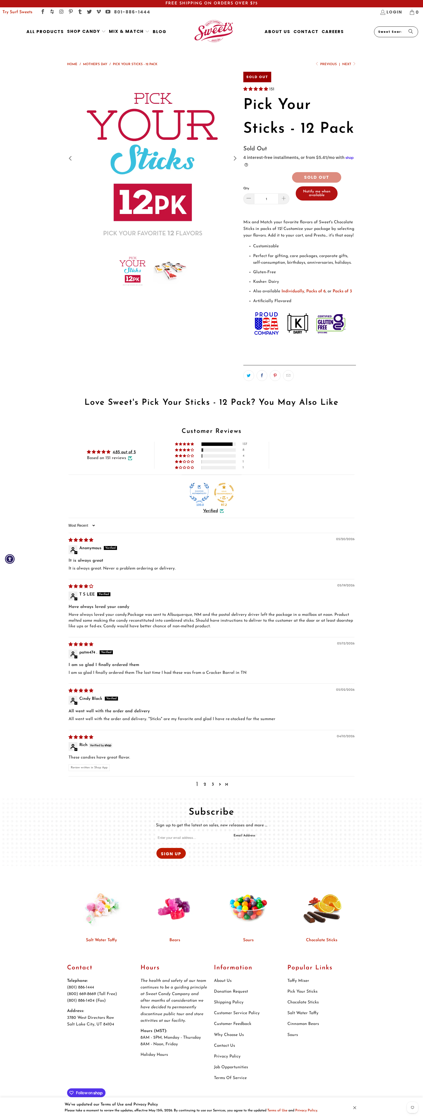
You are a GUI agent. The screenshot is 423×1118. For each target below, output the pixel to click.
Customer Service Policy (237, 1013)
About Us (223, 981)
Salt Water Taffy (101, 940)
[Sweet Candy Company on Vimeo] (98, 12)
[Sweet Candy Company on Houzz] (52, 12)
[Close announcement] (354, 1107)
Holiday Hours (154, 1055)
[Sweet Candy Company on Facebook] (42, 12)
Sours (248, 940)
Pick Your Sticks (302, 991)
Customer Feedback (232, 1024)
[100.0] (199, 492)
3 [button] (213, 784)
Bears (174, 940)
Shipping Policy (229, 1002)
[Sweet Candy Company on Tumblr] (79, 12)
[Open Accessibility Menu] (10, 559)
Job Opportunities (231, 1067)
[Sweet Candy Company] (213, 32)
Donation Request (231, 991)
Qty (246, 188)
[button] (86, 31)
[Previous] (71, 158)
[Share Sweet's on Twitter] (248, 375)
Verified (210, 511)
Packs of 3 (342, 291)
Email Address (244, 835)
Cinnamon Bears (303, 1024)
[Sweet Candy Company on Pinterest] (70, 12)
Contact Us (224, 1046)
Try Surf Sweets (17, 12)
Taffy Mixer (298, 981)
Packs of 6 (316, 291)
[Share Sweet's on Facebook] (262, 375)
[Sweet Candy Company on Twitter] (89, 12)
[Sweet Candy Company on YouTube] (107, 12)
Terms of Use (277, 1110)
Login (394, 12)
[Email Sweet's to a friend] (288, 375)
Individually (293, 291)
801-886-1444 (132, 12)
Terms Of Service (230, 1078)
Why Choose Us (229, 1035)
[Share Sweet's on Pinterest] (275, 375)
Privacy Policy (306, 1110)
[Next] (235, 158)
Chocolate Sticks (321, 940)
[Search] (410, 31)
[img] (81, 540)
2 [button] (205, 784)
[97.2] (224, 492)
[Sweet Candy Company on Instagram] (61, 12)
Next (347, 64)
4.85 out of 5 (124, 452)
